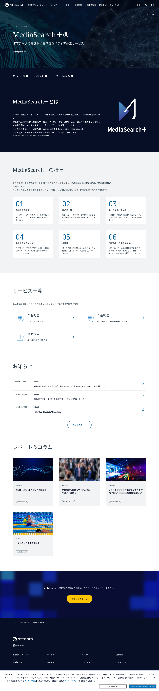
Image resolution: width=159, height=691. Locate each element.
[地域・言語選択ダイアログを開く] (139, 4)
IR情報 (101, 5)
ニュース (113, 5)
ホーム (15, 26)
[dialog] (79, 680)
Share (150, 14)
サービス (53, 5)
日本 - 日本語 (20, 646)
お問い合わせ (18, 52)
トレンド (66, 5)
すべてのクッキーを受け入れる (143, 687)
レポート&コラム (62, 75)
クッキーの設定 (113, 687)
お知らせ (39, 75)
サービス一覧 (19, 75)
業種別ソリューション (36, 5)
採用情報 (90, 5)
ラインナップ (25, 26)
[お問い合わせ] (152, 4)
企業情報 (78, 5)
